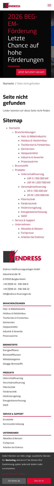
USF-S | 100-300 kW (37, 178)
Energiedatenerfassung (34, 211)
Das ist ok (39, 480)
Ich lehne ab (14, 480)
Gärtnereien (27, 149)
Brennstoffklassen (12, 354)
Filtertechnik (28, 199)
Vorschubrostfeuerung (33, 186)
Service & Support (25, 220)
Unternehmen (22, 224)
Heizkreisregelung (31, 207)
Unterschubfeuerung (32, 174)
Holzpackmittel (29, 153)
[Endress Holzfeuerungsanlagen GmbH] (25, 258)
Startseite (14, 128)
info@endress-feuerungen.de (17, 294)
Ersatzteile (8, 419)
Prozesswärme (29, 161)
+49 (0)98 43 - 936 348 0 (15, 284)
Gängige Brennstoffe (13, 363)
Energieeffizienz (11, 350)
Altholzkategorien (11, 359)
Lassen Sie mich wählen (13, 473)
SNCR (24, 216)
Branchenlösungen (25, 132)
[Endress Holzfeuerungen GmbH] (11, 5)
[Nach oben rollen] (47, 479)
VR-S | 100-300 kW (37, 191)
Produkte (20, 170)
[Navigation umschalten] (49, 5)
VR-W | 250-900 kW (38, 195)
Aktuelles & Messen (32, 228)
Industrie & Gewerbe (32, 157)
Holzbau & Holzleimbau (34, 140)
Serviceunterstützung (13, 424)
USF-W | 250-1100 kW (38, 182)
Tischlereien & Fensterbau (35, 144)
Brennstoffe (21, 165)
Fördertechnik (28, 203)
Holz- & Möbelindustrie (33, 136)
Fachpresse (27, 232)
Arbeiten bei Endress (32, 237)
